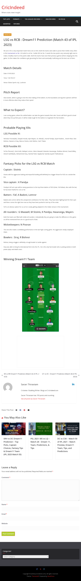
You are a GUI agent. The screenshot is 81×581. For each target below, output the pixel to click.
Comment (6, 477)
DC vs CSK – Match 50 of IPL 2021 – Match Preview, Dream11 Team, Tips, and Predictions (67, 445)
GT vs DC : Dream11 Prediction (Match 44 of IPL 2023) (59, 375)
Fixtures (17, 24)
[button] (20, 19)
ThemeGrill (35, 576)
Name (4, 504)
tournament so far (13, 53)
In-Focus (62, 19)
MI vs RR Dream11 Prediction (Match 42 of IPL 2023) (21, 375)
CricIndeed (13, 7)
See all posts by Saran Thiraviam (33, 399)
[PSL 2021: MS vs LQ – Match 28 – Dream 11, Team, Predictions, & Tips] (41, 424)
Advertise (6, 24)
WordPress (50, 576)
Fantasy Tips (7, 34)
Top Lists (6, 19)
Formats (16, 19)
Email (4, 514)
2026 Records (51, 19)
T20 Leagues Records (32, 19)
